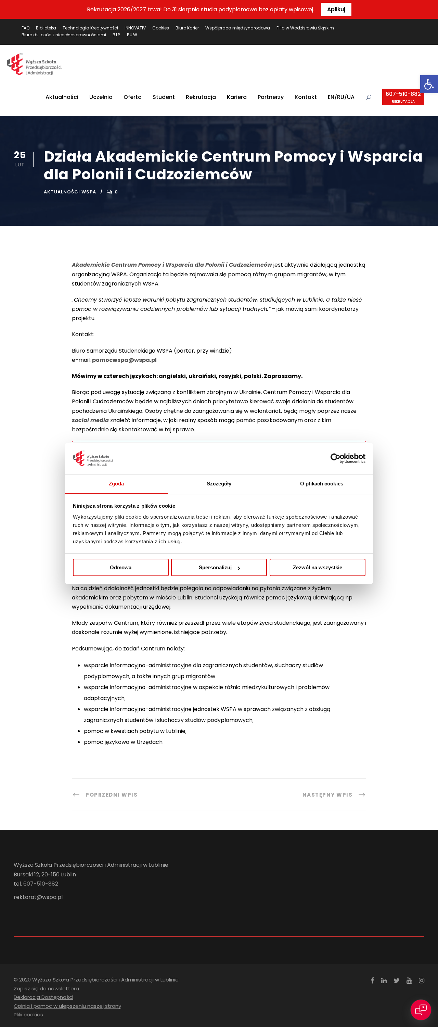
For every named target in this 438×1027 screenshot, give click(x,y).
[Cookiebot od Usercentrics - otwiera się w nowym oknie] (335, 458)
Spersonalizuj (215, 567)
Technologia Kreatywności (90, 28)
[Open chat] (421, 1010)
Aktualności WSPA (70, 192)
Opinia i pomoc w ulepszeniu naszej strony (67, 1006)
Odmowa (120, 567)
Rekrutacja (201, 97)
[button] (429, 84)
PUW (132, 35)
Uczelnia (101, 97)
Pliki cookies (28, 1014)
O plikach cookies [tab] (321, 483)
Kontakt (306, 97)
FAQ (25, 28)
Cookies (160, 28)
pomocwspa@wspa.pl (124, 360)
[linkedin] (384, 980)
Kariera (237, 97)
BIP (116, 35)
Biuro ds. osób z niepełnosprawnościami (64, 35)
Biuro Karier (187, 28)
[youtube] (409, 980)
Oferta (133, 97)
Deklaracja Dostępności (43, 997)
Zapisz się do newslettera (46, 988)
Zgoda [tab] (116, 483)
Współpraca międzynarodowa (237, 28)
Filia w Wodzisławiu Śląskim (305, 28)
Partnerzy (271, 97)
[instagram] (421, 980)
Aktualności (62, 97)
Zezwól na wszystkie (317, 567)
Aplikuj (336, 9)
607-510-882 (403, 97)
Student (164, 97)
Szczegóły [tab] (219, 483)
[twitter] (397, 980)
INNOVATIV (135, 28)
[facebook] (372, 980)
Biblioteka (46, 28)
